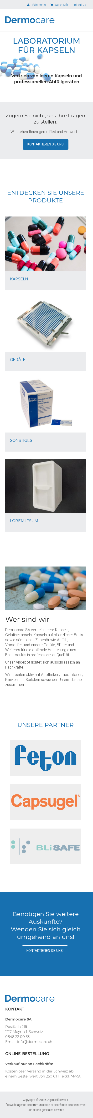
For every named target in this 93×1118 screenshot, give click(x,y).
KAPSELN (19, 279)
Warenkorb (61, 4)
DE (84, 4)
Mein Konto (38, 4)
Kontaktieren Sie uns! (44, 951)
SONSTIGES (21, 440)
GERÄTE (18, 359)
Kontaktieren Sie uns (45, 144)
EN (79, 4)
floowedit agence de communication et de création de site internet (46, 1105)
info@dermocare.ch (34, 1041)
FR (74, 4)
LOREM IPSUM (24, 521)
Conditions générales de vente (45, 1110)
